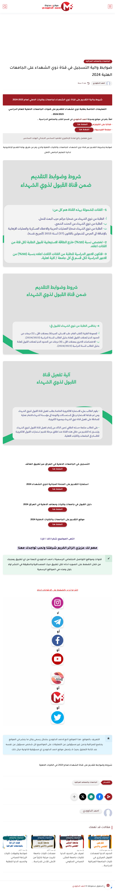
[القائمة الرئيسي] (110, 6)
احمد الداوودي (99, 83)
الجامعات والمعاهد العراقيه (98, 61)
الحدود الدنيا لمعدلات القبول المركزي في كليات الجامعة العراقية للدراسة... (100, 859)
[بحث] (5, 6)
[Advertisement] (57, 38)
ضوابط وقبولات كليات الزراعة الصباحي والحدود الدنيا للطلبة (15, 857)
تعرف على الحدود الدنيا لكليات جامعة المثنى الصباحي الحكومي (72, 857)
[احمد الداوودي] (57, 6)
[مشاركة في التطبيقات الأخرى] (74, 796)
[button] (99, 796)
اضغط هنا (82, 125)
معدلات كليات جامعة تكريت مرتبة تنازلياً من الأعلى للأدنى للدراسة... (43, 857)
